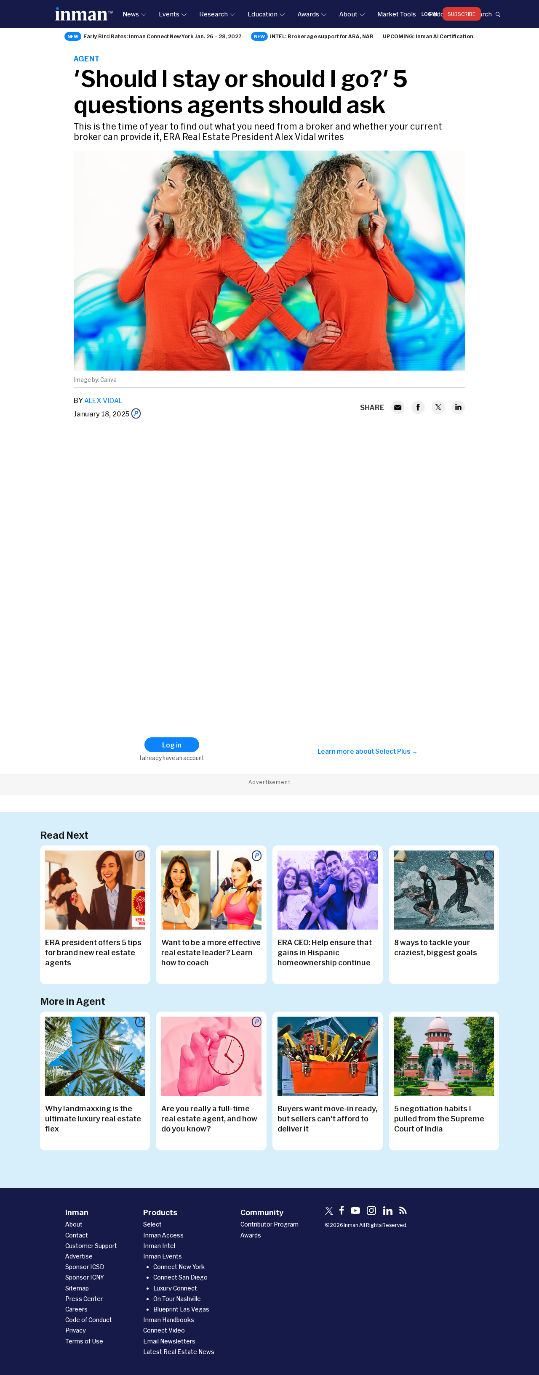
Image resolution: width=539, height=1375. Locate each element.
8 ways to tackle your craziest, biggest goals (435, 947)
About (348, 14)
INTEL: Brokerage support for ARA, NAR (322, 36)
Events (169, 14)
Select (152, 1224)
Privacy (75, 1330)
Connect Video (164, 1330)
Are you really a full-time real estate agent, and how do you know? (209, 1118)
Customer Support (91, 1245)
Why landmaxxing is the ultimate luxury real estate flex (93, 1118)
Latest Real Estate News (178, 1351)
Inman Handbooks (168, 1319)
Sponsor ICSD (84, 1266)
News (131, 14)
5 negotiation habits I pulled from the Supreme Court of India (439, 1118)
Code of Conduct (88, 1319)
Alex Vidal (103, 400)
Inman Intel (159, 1245)
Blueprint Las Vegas (181, 1309)
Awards (308, 14)
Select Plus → (396, 751)
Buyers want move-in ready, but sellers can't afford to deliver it (327, 1118)
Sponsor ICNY (84, 1277)
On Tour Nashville (177, 1298)
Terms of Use (84, 1341)
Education (263, 14)
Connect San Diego (180, 1277)
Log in (429, 14)
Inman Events (162, 1256)
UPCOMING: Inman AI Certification (428, 36)
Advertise (79, 1256)
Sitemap (77, 1288)
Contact (76, 1235)
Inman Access (163, 1235)
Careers (76, 1309)
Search (481, 14)
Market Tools (396, 14)
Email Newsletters (169, 1341)
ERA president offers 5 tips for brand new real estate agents (93, 952)
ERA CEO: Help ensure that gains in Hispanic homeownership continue (325, 952)
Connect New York (179, 1266)
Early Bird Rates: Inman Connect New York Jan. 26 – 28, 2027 (162, 36)
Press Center (84, 1298)
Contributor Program (269, 1224)
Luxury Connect (175, 1288)
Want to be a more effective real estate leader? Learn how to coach (211, 952)
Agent (86, 58)
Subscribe (462, 14)
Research (213, 14)
